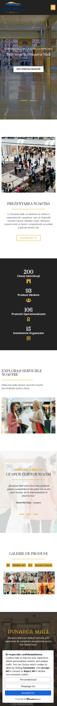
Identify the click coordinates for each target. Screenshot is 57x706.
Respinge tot (28, 686)
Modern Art (19, 565)
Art (30, 565)
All (8, 565)
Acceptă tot (28, 692)
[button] (23, 100)
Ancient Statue (43, 565)
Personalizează (28, 679)
